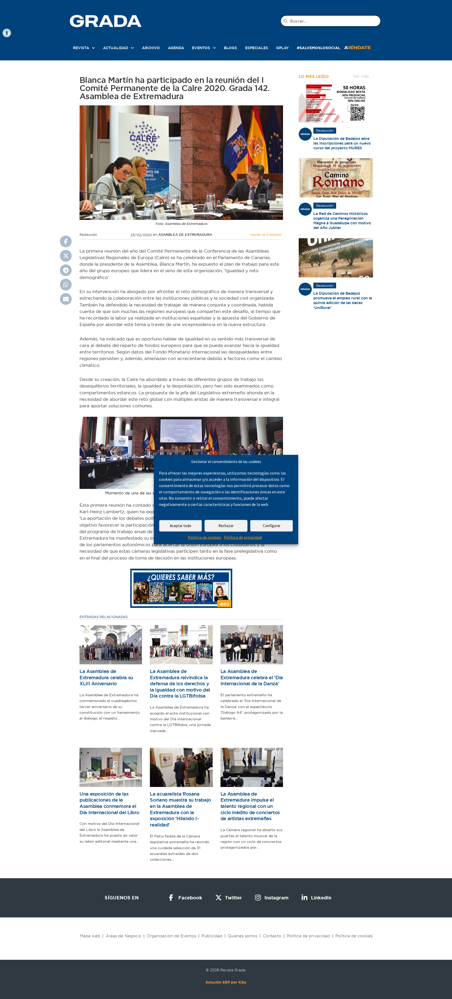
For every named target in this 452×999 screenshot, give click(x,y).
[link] (7, 33)
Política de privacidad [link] (243, 537)
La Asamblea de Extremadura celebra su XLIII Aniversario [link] (106, 677)
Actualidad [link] (115, 47)
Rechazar (226, 525)
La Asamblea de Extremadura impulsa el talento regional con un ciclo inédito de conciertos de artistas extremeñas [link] (250, 806)
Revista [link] (81, 47)
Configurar (271, 525)
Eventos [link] (201, 47)
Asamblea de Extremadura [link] (185, 234)
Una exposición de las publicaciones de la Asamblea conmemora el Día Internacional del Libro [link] (109, 803)
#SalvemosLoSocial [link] (318, 47)
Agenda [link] (176, 47)
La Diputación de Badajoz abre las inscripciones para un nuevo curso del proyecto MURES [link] (342, 143)
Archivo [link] (151, 47)
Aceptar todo (180, 525)
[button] (66, 241)
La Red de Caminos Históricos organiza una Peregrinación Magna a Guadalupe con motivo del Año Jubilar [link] (342, 220)
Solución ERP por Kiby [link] (226, 982)
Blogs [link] (230, 47)
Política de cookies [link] (204, 537)
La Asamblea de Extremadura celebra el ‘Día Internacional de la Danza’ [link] (252, 677)
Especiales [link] (256, 47)
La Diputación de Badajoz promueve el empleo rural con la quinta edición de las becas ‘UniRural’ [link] (342, 300)
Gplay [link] (282, 47)
